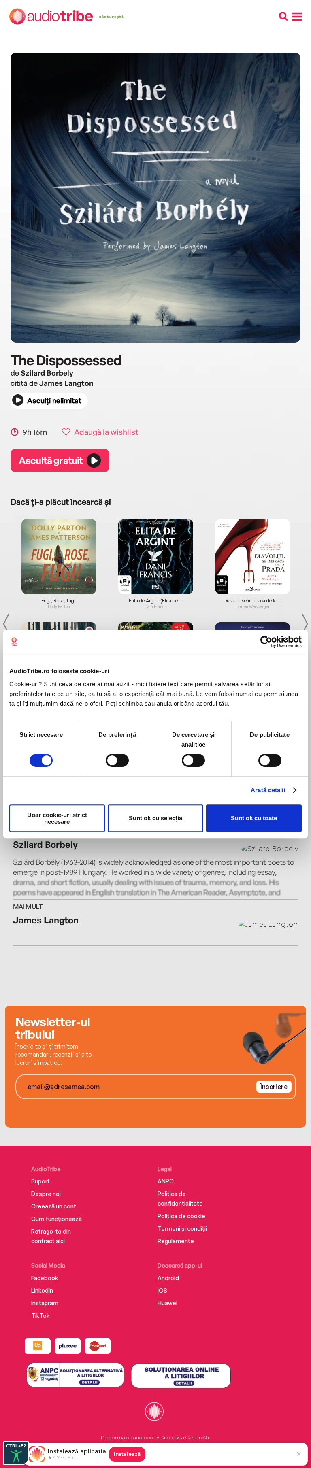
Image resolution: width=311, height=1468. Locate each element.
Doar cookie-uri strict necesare (57, 818)
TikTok (40, 1315)
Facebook (44, 1277)
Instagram (44, 1303)
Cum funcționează (56, 1218)
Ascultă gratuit (51, 460)
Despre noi (46, 1193)
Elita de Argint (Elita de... (156, 601)
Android (168, 1277)
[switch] (117, 760)
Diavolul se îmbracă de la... (252, 601)
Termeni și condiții (182, 1228)
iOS (162, 1290)
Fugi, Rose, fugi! (59, 601)
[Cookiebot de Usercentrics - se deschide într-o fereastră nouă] (266, 642)
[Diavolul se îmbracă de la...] (252, 556)
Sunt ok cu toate (254, 818)
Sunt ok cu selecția (155, 818)
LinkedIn (42, 1290)
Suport (40, 1181)
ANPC (166, 1181)
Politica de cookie (181, 1216)
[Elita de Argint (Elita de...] (155, 556)
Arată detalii (268, 790)
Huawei (167, 1303)
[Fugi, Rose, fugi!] (59, 556)
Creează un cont (53, 1206)
